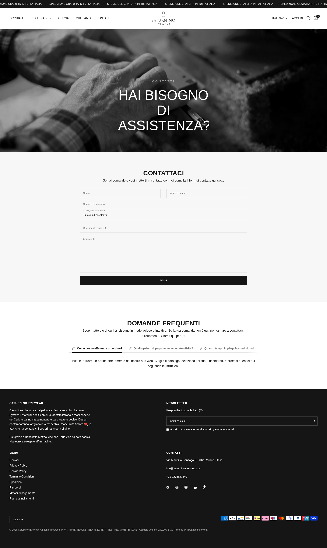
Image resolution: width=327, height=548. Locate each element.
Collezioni (39, 18)
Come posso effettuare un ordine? (99, 348)
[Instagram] (189, 487)
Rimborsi (15, 487)
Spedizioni (15, 482)
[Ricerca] (308, 18)
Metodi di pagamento (22, 493)
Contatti (103, 18)
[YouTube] (198, 488)
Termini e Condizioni (21, 476)
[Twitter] (179, 487)
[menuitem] (19, 18)
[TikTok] (207, 487)
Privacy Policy (18, 465)
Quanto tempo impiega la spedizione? (229, 348)
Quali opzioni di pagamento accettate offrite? (163, 348)
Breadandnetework (197, 529)
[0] (315, 18)
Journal (63, 18)
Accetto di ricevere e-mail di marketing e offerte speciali (202, 429)
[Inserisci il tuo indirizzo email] (314, 421)
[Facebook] (170, 487)
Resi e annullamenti (21, 498)
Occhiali (16, 18)
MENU (13, 452)
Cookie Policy (17, 471)
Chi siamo (83, 18)
